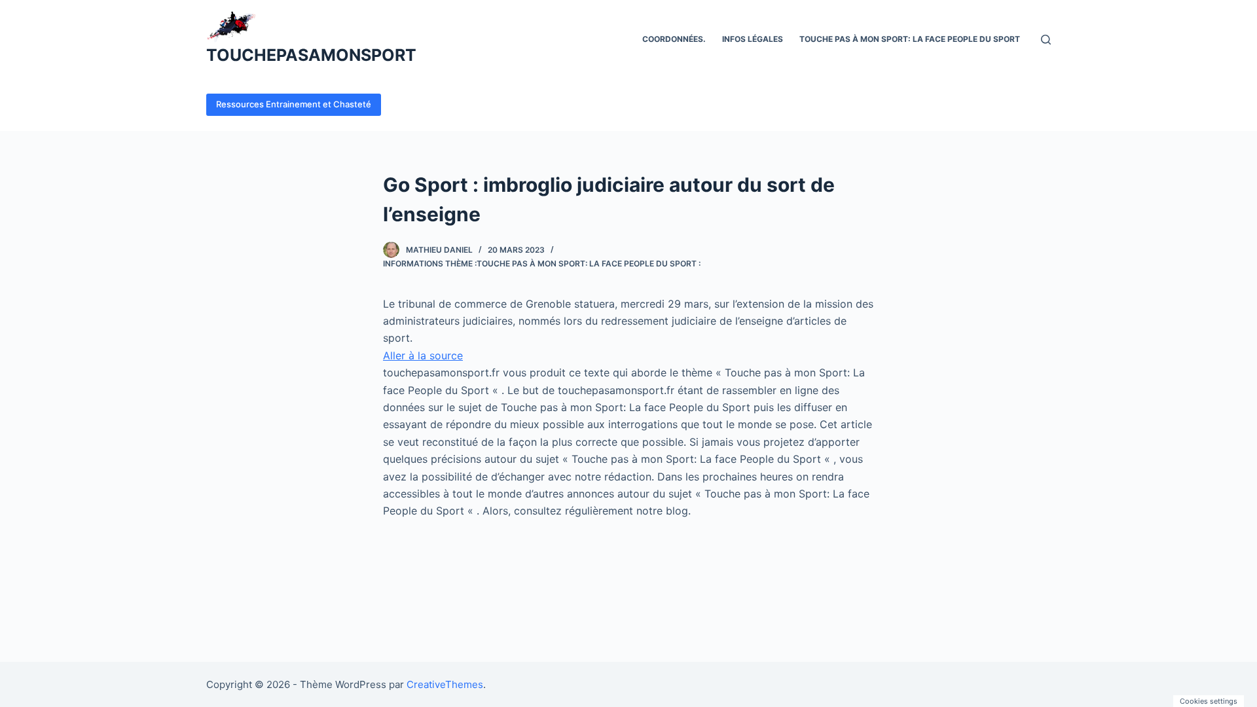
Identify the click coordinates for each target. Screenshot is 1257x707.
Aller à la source (423, 355)
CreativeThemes (445, 684)
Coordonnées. (674, 39)
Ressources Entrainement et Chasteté (293, 104)
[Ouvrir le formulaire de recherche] (1046, 40)
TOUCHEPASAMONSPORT (311, 55)
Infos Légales (752, 39)
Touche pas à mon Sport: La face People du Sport (909, 39)
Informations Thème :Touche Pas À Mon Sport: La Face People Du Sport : (542, 263)
